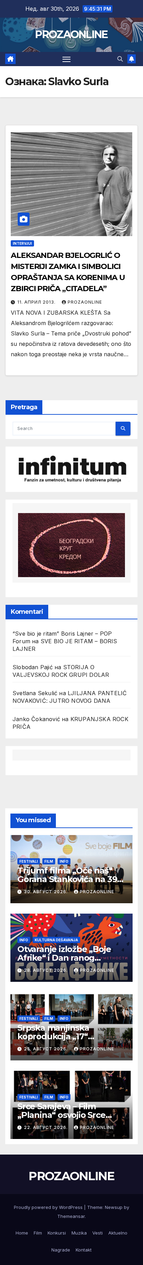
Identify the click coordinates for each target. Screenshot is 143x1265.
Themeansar (71, 1216)
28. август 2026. (46, 970)
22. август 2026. (46, 1127)
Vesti (97, 1233)
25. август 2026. (46, 1048)
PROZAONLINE (71, 34)
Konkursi (57, 1233)
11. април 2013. (37, 302)
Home (22, 1233)
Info (64, 861)
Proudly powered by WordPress (49, 1207)
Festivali (28, 861)
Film (48, 861)
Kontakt (84, 1250)
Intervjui (22, 243)
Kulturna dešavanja (56, 940)
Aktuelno (117, 1233)
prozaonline (85, 302)
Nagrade (60, 1250)
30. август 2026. (46, 891)
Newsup (114, 1207)
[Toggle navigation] (66, 59)
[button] (120, 58)
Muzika (79, 1233)
